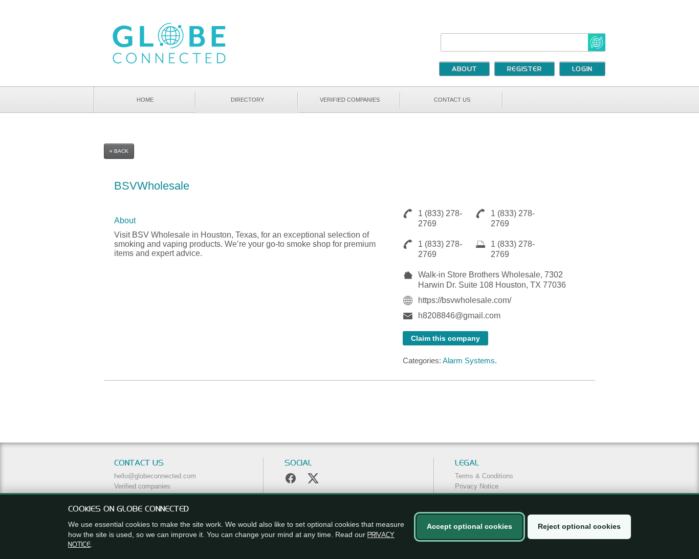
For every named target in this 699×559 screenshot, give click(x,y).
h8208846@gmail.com (459, 315)
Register (524, 69)
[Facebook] (291, 478)
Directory (247, 100)
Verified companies (350, 100)
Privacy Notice (476, 486)
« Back (119, 151)
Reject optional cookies (579, 526)
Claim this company (445, 338)
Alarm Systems (469, 360)
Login (582, 69)
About (464, 69)
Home (145, 100)
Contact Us (452, 100)
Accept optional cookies (469, 526)
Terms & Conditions (484, 476)
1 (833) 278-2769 (440, 218)
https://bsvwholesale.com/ (464, 300)
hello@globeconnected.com (155, 476)
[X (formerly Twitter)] (313, 478)
